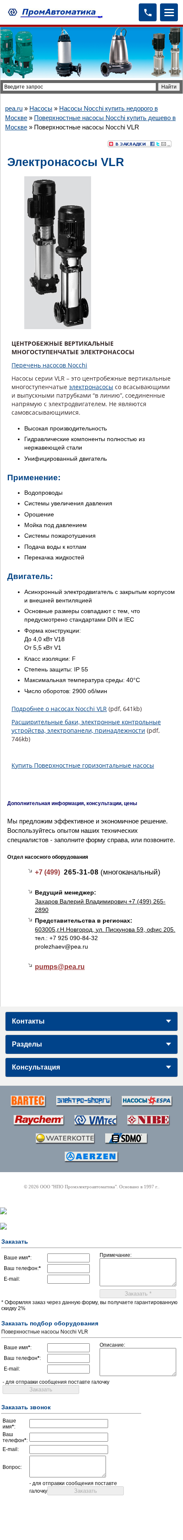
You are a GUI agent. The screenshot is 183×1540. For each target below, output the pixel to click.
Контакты (28, 1021)
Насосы (40, 108)
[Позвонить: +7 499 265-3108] (148, 12)
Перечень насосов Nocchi (49, 365)
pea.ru (14, 108)
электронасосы (91, 387)
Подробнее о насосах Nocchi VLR (59, 709)
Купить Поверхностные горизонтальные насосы (82, 765)
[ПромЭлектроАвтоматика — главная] (54, 12)
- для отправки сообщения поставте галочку (56, 1382)
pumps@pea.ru (60, 966)
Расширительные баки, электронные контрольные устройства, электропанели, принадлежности (86, 726)
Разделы (27, 1044)
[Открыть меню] (169, 12)
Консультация (36, 1067)
